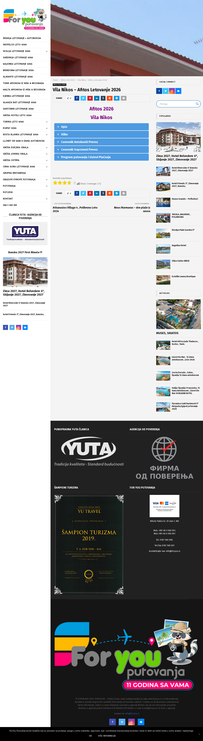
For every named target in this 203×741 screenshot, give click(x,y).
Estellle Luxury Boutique (184, 276)
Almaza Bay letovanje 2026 (19, 103)
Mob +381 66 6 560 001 (164, 533)
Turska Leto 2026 (13, 122)
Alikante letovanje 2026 (18, 77)
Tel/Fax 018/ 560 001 (164, 545)
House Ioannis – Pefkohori (185, 199)
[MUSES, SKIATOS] (178, 314)
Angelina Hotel (179, 245)
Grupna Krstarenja (14, 173)
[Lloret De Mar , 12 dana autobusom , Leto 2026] (163, 360)
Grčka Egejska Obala (15, 148)
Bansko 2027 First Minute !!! (25, 252)
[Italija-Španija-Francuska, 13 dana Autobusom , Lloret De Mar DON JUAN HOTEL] (163, 391)
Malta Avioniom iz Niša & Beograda (24, 90)
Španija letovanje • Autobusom (22, 38)
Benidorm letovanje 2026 (18, 70)
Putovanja (9, 186)
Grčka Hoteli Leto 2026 (17, 115)
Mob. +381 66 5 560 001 (164, 530)
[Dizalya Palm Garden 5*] (163, 233)
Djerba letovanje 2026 (16, 96)
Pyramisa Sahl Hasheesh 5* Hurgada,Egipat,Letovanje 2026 (185, 406)
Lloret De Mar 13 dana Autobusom (23, 141)
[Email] (25, 327)
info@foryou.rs (173, 551)
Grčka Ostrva (11, 160)
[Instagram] (18, 327)
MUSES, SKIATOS (167, 333)
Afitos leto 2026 (59, 85)
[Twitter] (12, 327)
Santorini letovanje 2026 (18, 109)
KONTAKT (8, 199)
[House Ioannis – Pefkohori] (163, 202)
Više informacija (107, 736)
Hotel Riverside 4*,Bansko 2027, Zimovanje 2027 (185, 169)
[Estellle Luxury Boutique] (163, 280)
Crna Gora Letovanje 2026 (19, 167)
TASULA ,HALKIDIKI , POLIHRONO (181, 215)
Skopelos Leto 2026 (15, 45)
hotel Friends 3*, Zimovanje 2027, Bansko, (23, 314)
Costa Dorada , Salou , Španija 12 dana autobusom (185, 373)
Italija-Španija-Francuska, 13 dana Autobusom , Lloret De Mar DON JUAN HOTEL (186, 391)
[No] (199, 734)
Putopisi (8, 192)
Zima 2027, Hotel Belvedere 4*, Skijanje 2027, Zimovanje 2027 (23, 292)
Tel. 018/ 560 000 (164, 540)
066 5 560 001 (10, 205)
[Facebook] (5, 327)
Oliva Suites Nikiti (180, 261)
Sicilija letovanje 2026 (16, 51)
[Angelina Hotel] (163, 249)
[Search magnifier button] (197, 104)
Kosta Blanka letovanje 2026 (20, 135)
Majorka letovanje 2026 (17, 64)
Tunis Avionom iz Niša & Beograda (23, 83)
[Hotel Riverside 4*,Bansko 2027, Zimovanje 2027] (163, 171)
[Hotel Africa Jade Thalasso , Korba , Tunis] (163, 345)
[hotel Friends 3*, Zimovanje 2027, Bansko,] (163, 187)
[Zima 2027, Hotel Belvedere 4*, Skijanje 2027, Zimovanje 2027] (25, 272)
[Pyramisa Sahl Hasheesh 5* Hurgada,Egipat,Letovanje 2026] (163, 407)
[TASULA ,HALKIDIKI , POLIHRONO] (163, 217)
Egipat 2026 (9, 128)
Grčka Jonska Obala (15, 154)
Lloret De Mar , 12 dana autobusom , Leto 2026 (183, 358)
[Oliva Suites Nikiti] (163, 264)
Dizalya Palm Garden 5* (183, 230)
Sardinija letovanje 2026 (18, 58)
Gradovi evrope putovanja (19, 180)
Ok (90, 736)
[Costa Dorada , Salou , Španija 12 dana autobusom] (163, 376)
